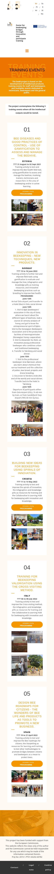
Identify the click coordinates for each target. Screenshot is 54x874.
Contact (14, 867)
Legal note (31, 867)
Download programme (27, 193)
